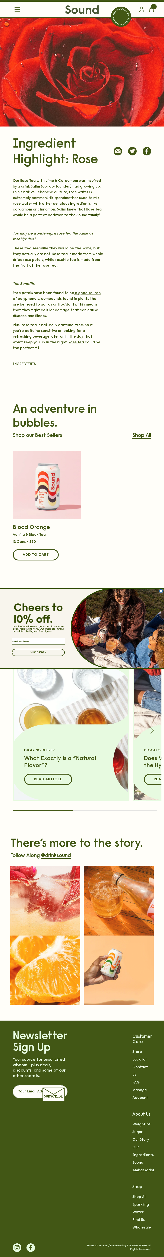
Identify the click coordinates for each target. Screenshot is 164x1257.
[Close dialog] (161, 591)
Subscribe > (38, 652)
